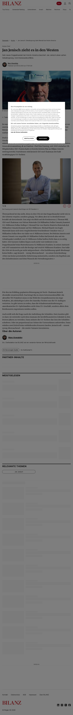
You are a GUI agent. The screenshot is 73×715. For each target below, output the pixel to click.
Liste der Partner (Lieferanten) (19, 132)
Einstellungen (29, 138)
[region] (36, 122)
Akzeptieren (43, 138)
